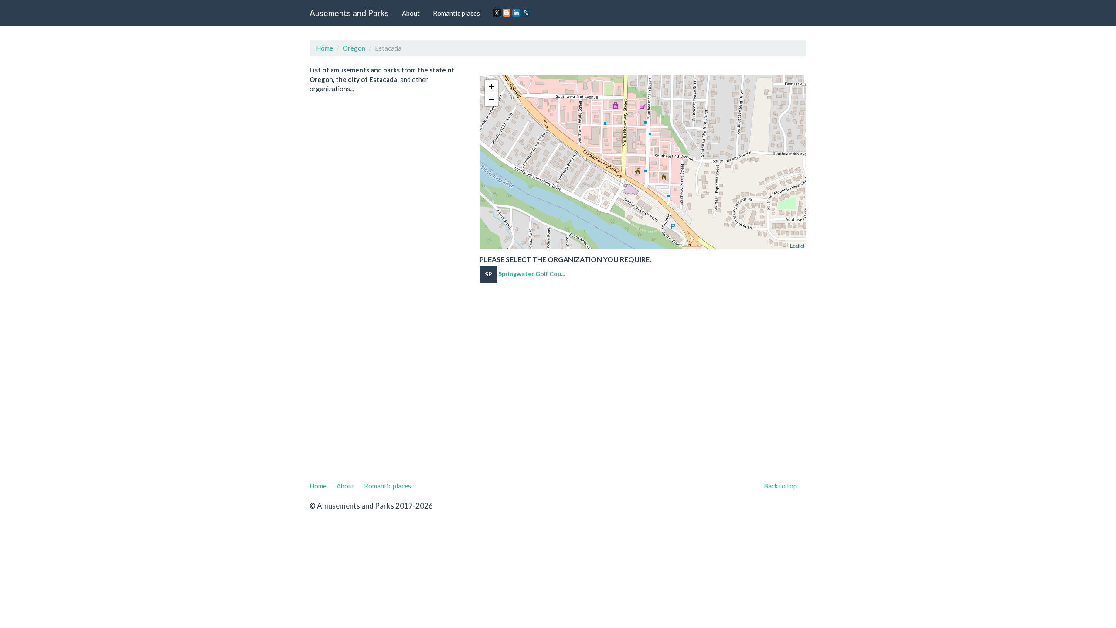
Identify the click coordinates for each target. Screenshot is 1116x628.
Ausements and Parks (349, 13)
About (411, 13)
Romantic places (456, 13)
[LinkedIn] (516, 13)
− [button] (491, 99)
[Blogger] (506, 13)
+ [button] (491, 86)
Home (324, 48)
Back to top (780, 486)
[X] (497, 13)
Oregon (354, 48)
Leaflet (797, 245)
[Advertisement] (558, 388)
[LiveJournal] (526, 13)
